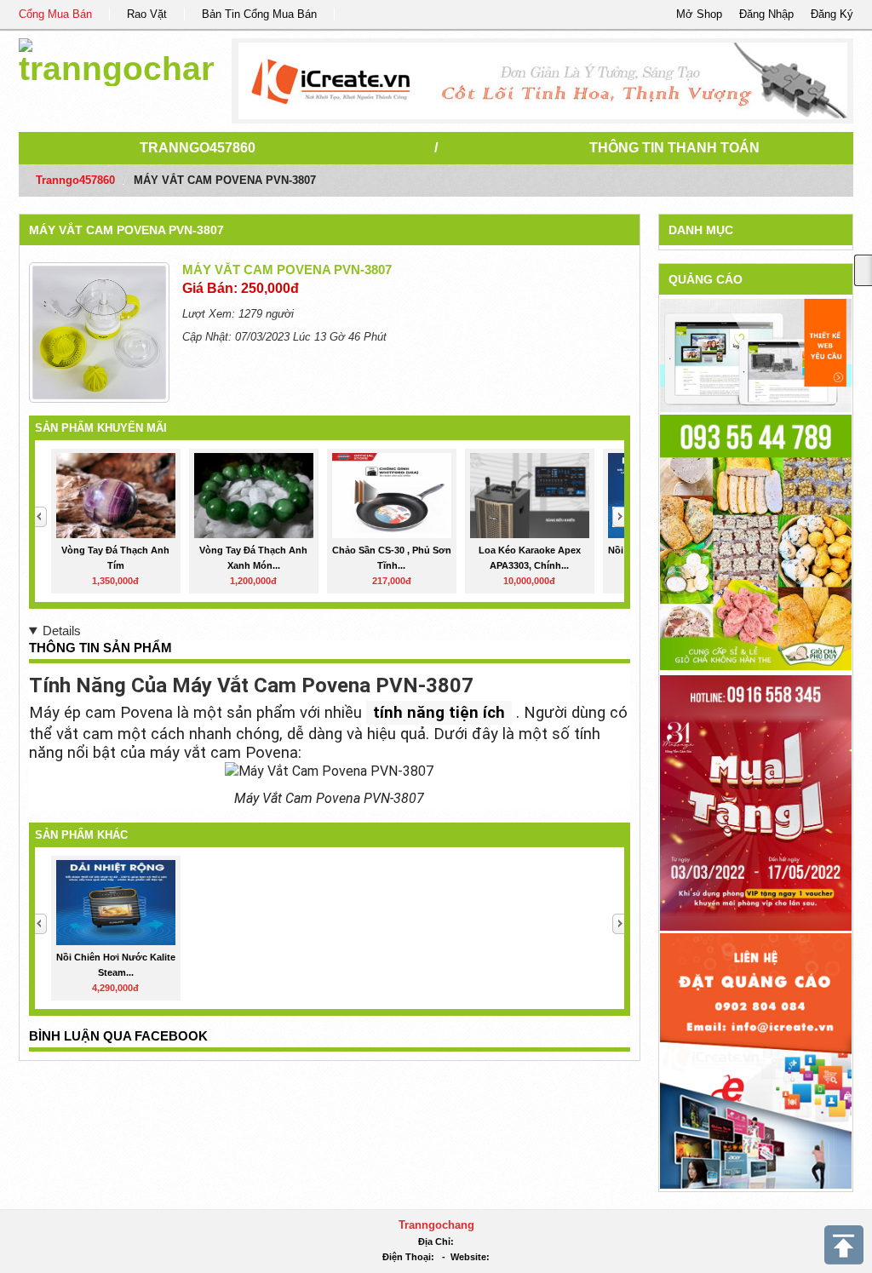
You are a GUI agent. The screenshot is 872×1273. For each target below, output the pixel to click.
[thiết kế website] (542, 81)
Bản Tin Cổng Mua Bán (259, 14)
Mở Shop (699, 14)
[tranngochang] (116, 59)
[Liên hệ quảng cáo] (756, 1059)
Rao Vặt (147, 14)
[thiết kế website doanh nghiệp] (756, 354)
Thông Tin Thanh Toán (674, 147)
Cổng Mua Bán (55, 14)
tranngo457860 (197, 147)
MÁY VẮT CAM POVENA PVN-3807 (126, 230)
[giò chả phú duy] (756, 541)
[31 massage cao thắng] (756, 801)
